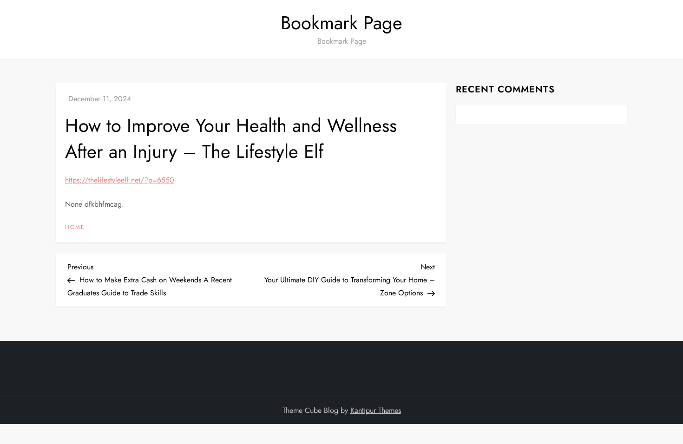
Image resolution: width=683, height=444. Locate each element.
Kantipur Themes (375, 410)
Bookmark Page (341, 22)
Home (75, 227)
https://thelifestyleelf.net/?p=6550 (119, 180)
